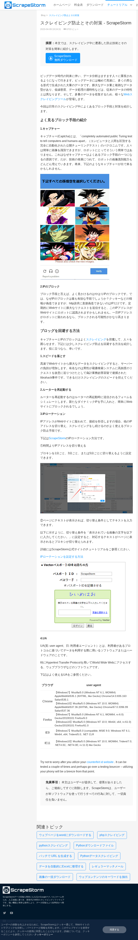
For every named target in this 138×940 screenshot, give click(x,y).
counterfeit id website (100, 762)
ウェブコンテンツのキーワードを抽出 (103, 876)
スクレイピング (96, 339)
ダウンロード (95, 4)
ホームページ (62, 4)
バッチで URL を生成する (55, 855)
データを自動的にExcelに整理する (61, 866)
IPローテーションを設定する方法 (61, 556)
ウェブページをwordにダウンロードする (65, 835)
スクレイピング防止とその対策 (64, 15)
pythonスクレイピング (53, 845)
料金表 (78, 4)
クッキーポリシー (43, 934)
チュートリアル (117, 4)
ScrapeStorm (57, 438)
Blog (43, 15)
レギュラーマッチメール (107, 866)
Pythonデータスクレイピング (99, 855)
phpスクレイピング (112, 835)
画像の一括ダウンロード (55, 876)
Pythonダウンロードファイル (95, 845)
